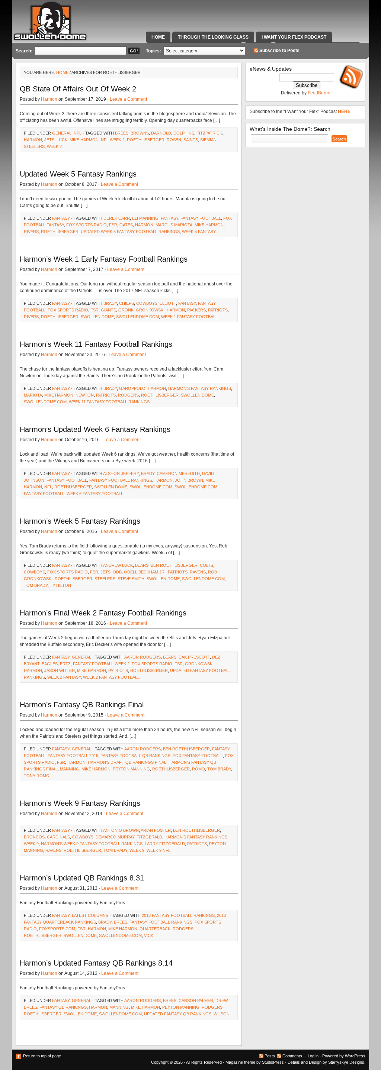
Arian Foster (156, 830)
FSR (113, 225)
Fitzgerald (149, 837)
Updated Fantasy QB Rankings (177, 1014)
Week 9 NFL (158, 850)
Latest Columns (90, 915)
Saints (190, 140)
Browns (140, 133)
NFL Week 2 (113, 140)
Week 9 (136, 850)
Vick (148, 935)
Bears (141, 565)
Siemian (208, 140)
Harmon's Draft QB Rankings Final (127, 762)
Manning (69, 769)
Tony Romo (36, 775)
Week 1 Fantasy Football (189, 316)
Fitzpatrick (209, 133)
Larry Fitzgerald (165, 843)
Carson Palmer (196, 1000)
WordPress (355, 1056)
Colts (206, 565)
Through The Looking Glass (213, 37)
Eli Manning (145, 218)
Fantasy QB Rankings (63, 1007)
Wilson (222, 1014)
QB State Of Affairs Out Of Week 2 (78, 89)
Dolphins (183, 133)
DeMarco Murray (115, 837)
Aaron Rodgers (142, 657)
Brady (110, 303)
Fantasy (61, 218)
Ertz (65, 664)
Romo (198, 769)
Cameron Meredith (178, 473)
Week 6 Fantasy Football (95, 493)
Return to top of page (42, 1056)
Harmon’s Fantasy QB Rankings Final (82, 705)
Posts (270, 1056)
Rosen (174, 140)
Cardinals (58, 837)
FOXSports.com (57, 929)
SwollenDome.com (137, 316)
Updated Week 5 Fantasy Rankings (78, 174)
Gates (126, 225)
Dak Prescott (194, 657)
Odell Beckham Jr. (145, 572)
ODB (117, 572)
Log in (313, 1056)
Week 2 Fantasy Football (111, 677)
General (61, 133)
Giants (108, 310)
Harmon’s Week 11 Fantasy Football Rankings (96, 344)
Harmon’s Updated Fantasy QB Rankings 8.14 (96, 963)
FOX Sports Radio (86, 225)
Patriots (218, 310)
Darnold (161, 133)
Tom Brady (36, 585)
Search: (24, 51)
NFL (77, 133)
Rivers (31, 231)
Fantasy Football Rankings (120, 480)
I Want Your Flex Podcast (294, 37)
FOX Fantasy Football (198, 755)
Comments (292, 1056)
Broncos (34, 837)
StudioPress (273, 1062)
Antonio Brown (121, 830)
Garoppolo (132, 388)
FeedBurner (320, 93)
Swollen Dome (97, 316)
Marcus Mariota (174, 225)
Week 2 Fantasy (64, 677)
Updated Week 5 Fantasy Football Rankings (130, 231)
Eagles (50, 664)
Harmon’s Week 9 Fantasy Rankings (80, 803)
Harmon (49, 99)
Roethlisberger (145, 140)
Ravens (198, 572)
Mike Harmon (84, 140)
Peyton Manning (131, 769)
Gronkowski (150, 310)
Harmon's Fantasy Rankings (199, 388)
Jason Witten (59, 670)
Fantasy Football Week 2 (101, 664)
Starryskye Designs (346, 1062)
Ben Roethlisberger (174, 565)
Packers (196, 310)
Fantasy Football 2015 (73, 755)
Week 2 (54, 146)
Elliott (168, 303)
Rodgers (128, 395)
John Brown (189, 480)
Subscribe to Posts (279, 50)
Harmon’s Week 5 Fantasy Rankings (80, 521)
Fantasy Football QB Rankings (135, 755)
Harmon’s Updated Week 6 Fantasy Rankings (95, 429)
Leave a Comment (128, 99)
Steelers (34, 146)
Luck (62, 140)
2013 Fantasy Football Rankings (178, 915)
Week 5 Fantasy (199, 231)
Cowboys (146, 303)
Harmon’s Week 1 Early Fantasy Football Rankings (104, 259)
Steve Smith (131, 578)
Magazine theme (240, 1062)
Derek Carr (116, 218)
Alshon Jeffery (121, 473)
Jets (49, 140)
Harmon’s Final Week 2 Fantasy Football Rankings (103, 613)
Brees (121, 133)
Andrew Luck (118, 565)
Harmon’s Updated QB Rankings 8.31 (82, 878)
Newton (85, 395)
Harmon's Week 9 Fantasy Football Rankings (92, 843)
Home (158, 37)
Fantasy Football (200, 218)
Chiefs (126, 303)
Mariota (33, 395)
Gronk (126, 310)
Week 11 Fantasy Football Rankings (109, 402)
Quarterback (155, 929)
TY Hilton (60, 585)
